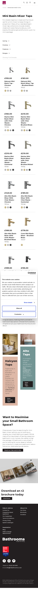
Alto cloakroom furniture (27, 370)
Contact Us (6, 510)
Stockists (23, 514)
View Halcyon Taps (10, 400)
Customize (17, 314)
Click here (6, 498)
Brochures (23, 512)
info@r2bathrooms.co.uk (13, 567)
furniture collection (9, 389)
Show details (28, 302)
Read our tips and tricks (13, 450)
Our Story (23, 510)
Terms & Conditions (8, 518)
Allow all (19, 308)
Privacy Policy (7, 520)
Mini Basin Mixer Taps (14, 7)
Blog (4, 529)
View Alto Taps (26, 384)
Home (4, 7)
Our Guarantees (7, 516)
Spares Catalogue (8, 522)
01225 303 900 (13, 565)
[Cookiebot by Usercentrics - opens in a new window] (28, 273)
